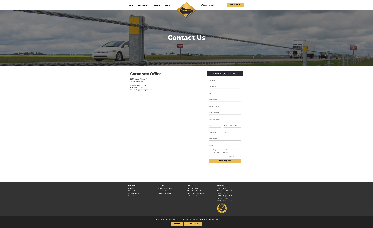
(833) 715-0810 (142, 85)
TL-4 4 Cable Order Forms (195, 193)
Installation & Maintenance (166, 191)
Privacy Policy (192, 224)
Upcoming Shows (133, 193)
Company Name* (214, 106)
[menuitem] (132, 5)
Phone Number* (213, 99)
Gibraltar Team (132, 191)
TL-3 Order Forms (193, 188)
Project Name (213, 138)
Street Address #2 (214, 119)
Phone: (224, 196)
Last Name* (212, 86)
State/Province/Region (230, 125)
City (210, 125)
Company (169, 5)
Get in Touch (235, 5)
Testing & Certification (164, 193)
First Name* (212, 80)
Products (142, 5)
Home (131, 5)
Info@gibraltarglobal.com (143, 90)
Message (211, 145)
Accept (177, 224)
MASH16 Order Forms (165, 188)
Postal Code (212, 132)
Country (226, 132)
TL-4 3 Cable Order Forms (195, 191)
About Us (131, 188)
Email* (211, 93)
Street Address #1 (214, 112)
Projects (156, 5)
